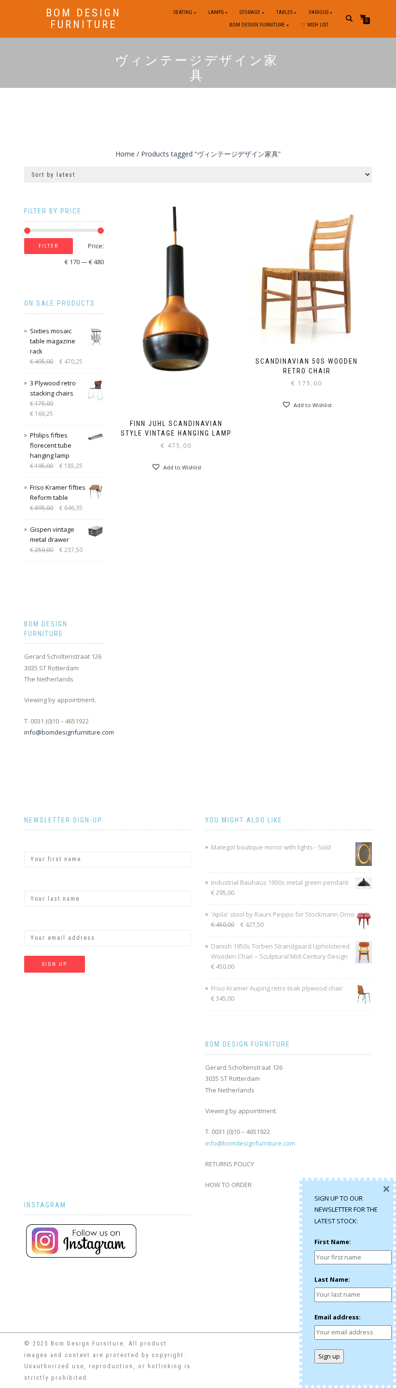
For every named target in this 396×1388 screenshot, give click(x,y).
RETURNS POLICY (229, 1164)
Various (318, 12)
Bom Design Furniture (83, 18)
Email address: (47, 921)
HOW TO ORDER (228, 1184)
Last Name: (42, 882)
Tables (284, 12)
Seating (182, 12)
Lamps (216, 12)
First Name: (42, 842)
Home (125, 153)
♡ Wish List (314, 25)
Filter (48, 246)
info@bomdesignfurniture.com (69, 732)
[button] (176, 467)
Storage (250, 12)
